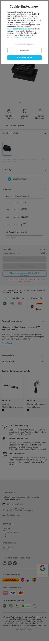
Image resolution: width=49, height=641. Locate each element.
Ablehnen (24, 51)
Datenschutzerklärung (22, 37)
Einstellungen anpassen (24, 44)
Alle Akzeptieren (24, 58)
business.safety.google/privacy (19, 29)
